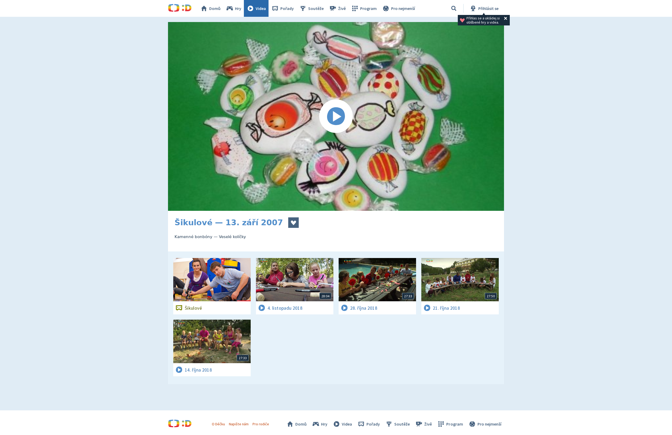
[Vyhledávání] (453, 8)
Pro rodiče (261, 424)
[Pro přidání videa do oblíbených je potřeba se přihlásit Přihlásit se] (293, 222)
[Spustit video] (336, 116)
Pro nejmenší (403, 8)
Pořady (287, 8)
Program (368, 8)
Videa (261, 8)
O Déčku (218, 424)
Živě (342, 8)
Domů (214, 8)
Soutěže (316, 8)
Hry (238, 8)
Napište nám (238, 424)
